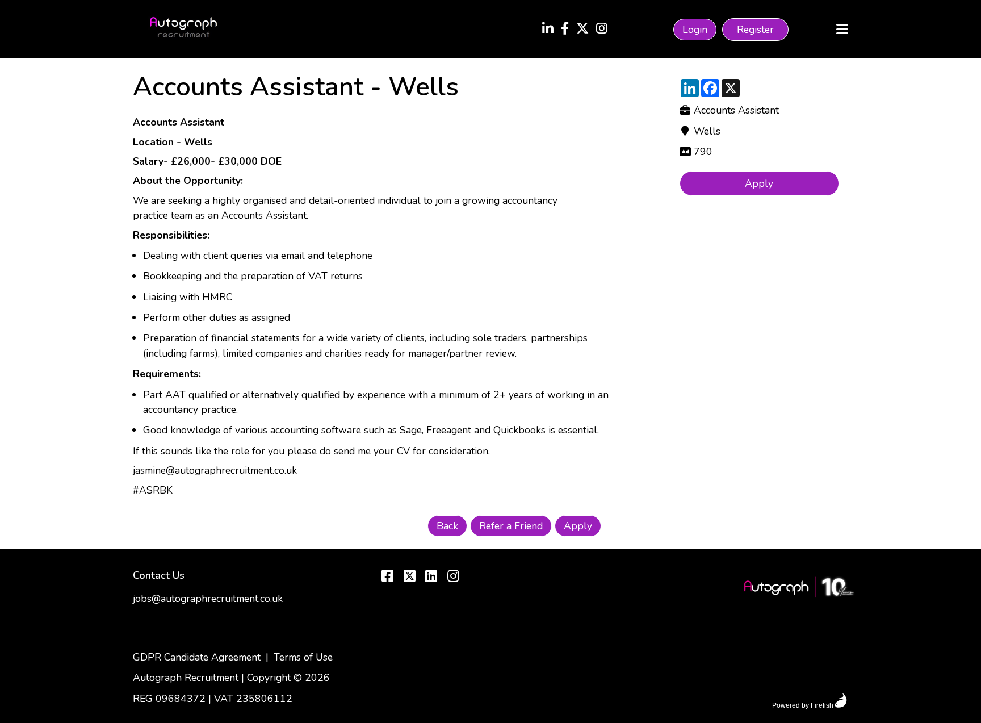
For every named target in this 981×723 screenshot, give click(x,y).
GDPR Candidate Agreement (197, 657)
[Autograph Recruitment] (798, 589)
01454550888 (167, 637)
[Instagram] (602, 29)
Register (755, 29)
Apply (759, 183)
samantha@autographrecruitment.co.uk (220, 618)
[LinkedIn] (548, 29)
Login (694, 29)
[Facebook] (565, 29)
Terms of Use (303, 657)
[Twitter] (582, 29)
